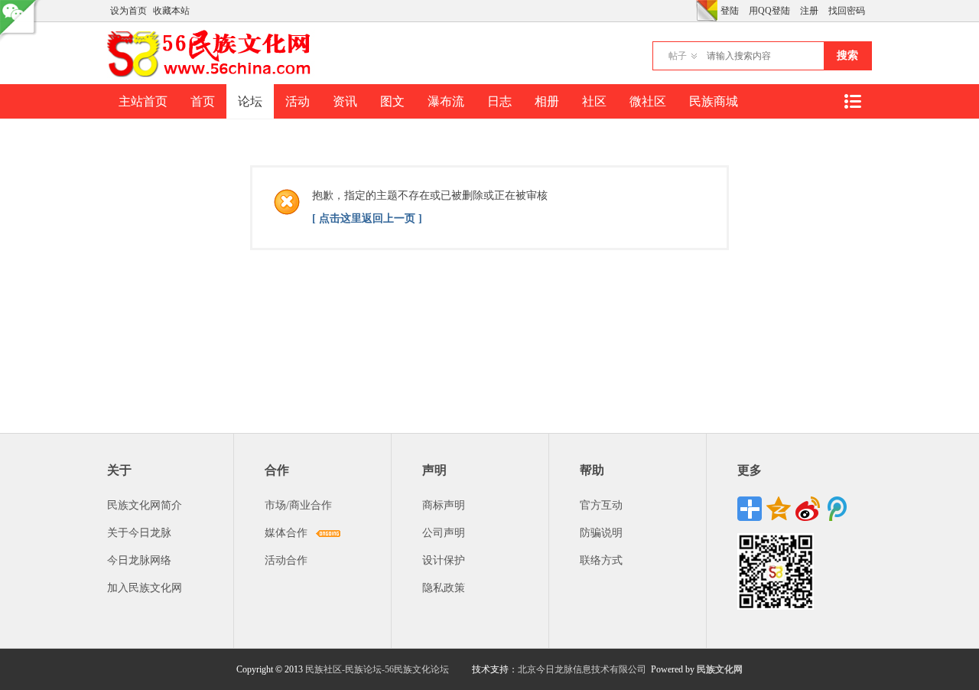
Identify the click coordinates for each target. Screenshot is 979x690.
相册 (547, 101)
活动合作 (286, 560)
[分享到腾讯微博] (837, 508)
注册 (809, 10)
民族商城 (713, 101)
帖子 (677, 55)
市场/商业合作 (298, 505)
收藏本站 (171, 10)
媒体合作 (286, 533)
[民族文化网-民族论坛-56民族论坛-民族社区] (212, 75)
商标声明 (443, 505)
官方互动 (601, 505)
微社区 (647, 101)
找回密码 (846, 10)
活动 (297, 101)
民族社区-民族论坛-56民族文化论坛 (377, 669)
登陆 (729, 10)
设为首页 (128, 10)
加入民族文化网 (144, 588)
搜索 (847, 55)
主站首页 (143, 101)
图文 (392, 101)
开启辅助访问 (692, 11)
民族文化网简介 (144, 505)
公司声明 (443, 533)
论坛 (250, 101)
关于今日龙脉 (139, 533)
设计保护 (443, 560)
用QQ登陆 (769, 10)
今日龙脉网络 (139, 560)
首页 (202, 101)
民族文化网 (720, 669)
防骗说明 (601, 533)
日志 (499, 101)
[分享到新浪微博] (807, 508)
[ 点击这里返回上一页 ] (367, 218)
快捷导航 (852, 101)
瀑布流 (446, 101)
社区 (594, 101)
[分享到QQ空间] (778, 508)
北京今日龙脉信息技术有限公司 (582, 669)
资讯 (345, 101)
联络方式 (601, 560)
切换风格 (706, 10)
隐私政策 (443, 588)
